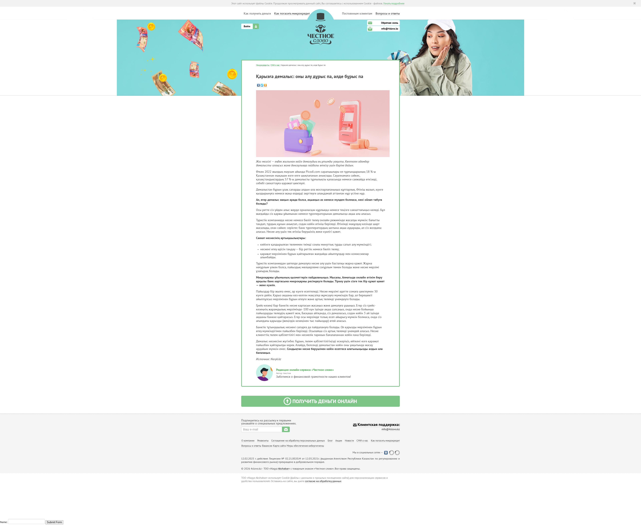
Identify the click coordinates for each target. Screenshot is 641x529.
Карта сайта (279, 445)
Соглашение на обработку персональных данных (298, 440)
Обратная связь (389, 23)
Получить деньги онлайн (324, 401)
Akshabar (283, 468)
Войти (247, 26)
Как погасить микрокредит (292, 13)
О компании (247, 440)
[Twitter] (262, 85)
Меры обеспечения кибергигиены (305, 445)
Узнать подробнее (393, 3)
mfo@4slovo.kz (389, 28)
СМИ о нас (275, 65)
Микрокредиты (262, 65)
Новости (349, 440)
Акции (338, 440)
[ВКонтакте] (258, 85)
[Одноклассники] (265, 85)
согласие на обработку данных (323, 481)
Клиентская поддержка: (379, 424)
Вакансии (267, 445)
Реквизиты (263, 440)
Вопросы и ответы (388, 13)
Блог (330, 440)
